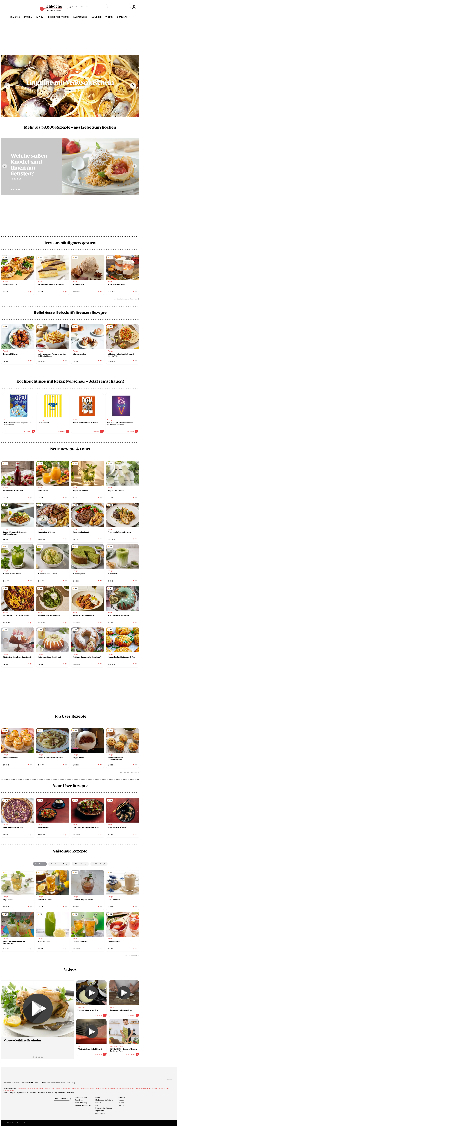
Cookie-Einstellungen (83, 1105)
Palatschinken (104, 1088)
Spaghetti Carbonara (87, 1088)
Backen (28, 17)
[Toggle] (133, 7)
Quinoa (97, 1088)
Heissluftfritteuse (58, 17)
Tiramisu (12, 1091)
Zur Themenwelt (131, 956)
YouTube (121, 1103)
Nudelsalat (67, 1088)
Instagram (121, 1105)
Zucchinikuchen (21, 1088)
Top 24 (39, 17)
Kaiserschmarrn (140, 1088)
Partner (98, 1103)
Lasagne (30, 1088)
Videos (109, 17)
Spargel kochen (38, 1088)
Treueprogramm (81, 1097)
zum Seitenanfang (61, 1099)
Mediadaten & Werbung (104, 1100)
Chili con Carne (49, 1088)
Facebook (121, 1097)
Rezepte (15, 17)
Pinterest (121, 1100)
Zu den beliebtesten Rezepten (125, 299)
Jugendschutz (100, 1113)
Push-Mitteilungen (82, 1103)
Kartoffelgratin (59, 1088)
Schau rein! (70, 90)
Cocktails (154, 1088)
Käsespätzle (114, 1088)
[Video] (37, 1009)
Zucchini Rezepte (163, 1088)
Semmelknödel (129, 1088)
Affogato (147, 1088)
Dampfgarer (80, 17)
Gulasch (6, 1091)
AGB (97, 1105)
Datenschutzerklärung (103, 1108)
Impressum (99, 1110)
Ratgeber (96, 17)
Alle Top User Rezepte (128, 772)
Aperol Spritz (76, 1088)
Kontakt (98, 1097)
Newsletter (79, 1100)
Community (123, 17)
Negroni (121, 1088)
